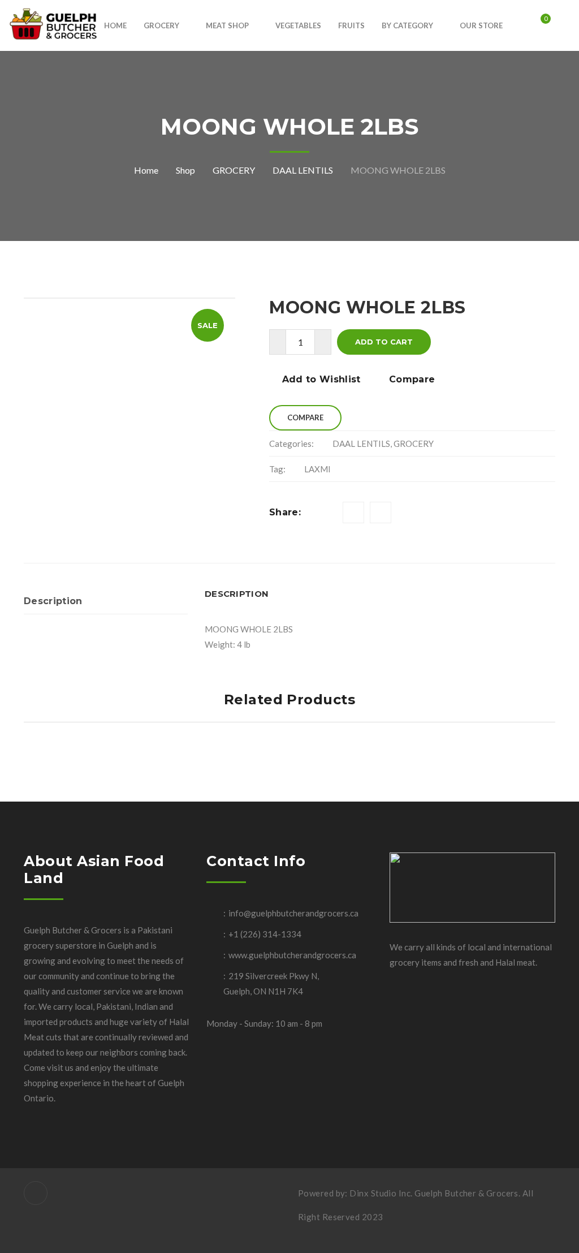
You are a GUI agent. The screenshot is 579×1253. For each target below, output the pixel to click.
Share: (285, 512)
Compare (412, 379)
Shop (185, 170)
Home (146, 170)
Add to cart (384, 341)
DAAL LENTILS (303, 170)
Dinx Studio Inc (380, 1193)
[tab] (106, 601)
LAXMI (317, 469)
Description (53, 601)
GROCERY (234, 170)
